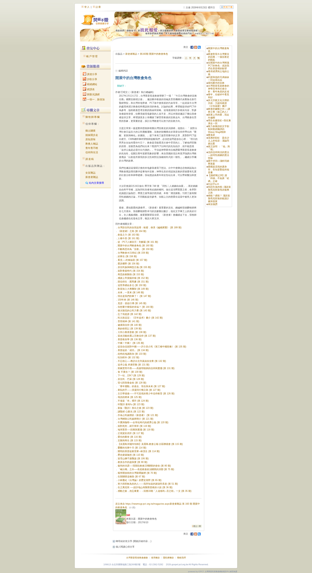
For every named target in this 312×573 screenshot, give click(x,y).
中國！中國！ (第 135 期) (131, 343)
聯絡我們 (181, 557)
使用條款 (155, 557)
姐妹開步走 (91, 135)
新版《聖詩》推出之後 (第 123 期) (135, 408)
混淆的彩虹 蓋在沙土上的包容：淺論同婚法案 (218, 140)
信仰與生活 (91, 152)
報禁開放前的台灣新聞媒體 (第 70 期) (137, 473)
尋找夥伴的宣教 (216, 83)
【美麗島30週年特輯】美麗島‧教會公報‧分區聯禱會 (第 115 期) (150, 444)
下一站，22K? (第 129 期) (131, 375)
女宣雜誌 (90, 172)
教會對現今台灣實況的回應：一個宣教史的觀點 (218, 57)
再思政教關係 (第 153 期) (131, 274)
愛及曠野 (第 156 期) (128, 263)
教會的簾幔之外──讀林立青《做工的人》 (219, 110)
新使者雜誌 (91, 177)
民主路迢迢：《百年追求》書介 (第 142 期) (140, 317)
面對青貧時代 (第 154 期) (131, 270)
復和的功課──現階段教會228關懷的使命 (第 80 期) (144, 465)
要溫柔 (211, 135)
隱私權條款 (168, 557)
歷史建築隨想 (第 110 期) (131, 455)
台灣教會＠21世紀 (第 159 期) (133, 252)
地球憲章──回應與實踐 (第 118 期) (136, 429)
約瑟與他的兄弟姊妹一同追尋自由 (218, 78)
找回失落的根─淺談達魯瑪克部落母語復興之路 (219, 190)
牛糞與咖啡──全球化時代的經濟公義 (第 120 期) (143, 422)
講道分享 (91, 74)
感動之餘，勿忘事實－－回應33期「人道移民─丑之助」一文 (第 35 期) (154, 491)
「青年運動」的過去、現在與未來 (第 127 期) (141, 386)
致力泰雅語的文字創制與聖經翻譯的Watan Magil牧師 (218, 129)
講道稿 (89, 159)
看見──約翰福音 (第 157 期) (132, 260)
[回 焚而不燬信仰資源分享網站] (226, 7)
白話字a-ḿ (213, 184)
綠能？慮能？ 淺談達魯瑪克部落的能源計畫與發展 (219, 198)
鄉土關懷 (90, 130)
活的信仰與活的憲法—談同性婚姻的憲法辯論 (218, 155)
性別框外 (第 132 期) (128, 357)
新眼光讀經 (93, 94)
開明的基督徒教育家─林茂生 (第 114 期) (139, 451)
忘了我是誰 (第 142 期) (130, 314)
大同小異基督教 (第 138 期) (132, 332)
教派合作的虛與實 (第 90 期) (132, 462)
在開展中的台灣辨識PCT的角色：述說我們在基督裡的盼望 (218, 65)
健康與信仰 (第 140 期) (130, 325)
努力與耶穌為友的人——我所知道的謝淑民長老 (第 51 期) (148, 483)
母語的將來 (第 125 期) (130, 397)
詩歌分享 (91, 79)
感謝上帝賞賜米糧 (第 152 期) (133, 278)
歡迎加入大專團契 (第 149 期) (133, 288)
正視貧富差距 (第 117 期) (131, 433)
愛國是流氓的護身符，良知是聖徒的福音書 (218, 169)
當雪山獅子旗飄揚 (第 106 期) (133, 458)
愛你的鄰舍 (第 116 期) (130, 436)
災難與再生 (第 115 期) (130, 440)
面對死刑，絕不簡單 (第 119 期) (134, 426)
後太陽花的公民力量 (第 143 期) (134, 310)
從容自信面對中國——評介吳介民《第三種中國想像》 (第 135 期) (152, 346)
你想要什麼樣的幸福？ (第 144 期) (135, 307)
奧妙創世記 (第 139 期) (130, 328)
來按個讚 (212, 204)
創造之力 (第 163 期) (128, 234)
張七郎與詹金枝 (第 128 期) (132, 382)
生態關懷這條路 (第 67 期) (131, 476)
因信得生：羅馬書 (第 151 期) (133, 281)
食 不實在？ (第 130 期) (130, 372)
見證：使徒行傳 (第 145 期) (132, 303)
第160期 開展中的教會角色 (154, 54)
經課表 (90, 89)
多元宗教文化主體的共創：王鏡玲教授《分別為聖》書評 (218, 103)
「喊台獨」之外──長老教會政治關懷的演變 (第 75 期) (146, 469)
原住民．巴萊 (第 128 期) (131, 379)
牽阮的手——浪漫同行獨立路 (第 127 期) (139, 390)
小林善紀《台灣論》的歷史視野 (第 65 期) (139, 480)
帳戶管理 (92, 56)
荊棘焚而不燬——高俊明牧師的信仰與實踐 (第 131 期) (146, 368)
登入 (87, 7)
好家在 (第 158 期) (127, 256)
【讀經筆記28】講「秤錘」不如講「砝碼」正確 (218, 178)
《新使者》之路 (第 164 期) (132, 231)
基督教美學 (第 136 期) (130, 339)
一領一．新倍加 (95, 99)
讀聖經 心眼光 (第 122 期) (131, 411)
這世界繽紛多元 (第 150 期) (132, 285)
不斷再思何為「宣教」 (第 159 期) (135, 249)
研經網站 (91, 84)
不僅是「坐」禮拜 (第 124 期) (133, 400)
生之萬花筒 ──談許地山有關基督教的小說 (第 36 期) (145, 487)
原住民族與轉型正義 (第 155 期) (134, 267)
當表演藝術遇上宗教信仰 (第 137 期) (137, 335)
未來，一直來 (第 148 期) (131, 292)
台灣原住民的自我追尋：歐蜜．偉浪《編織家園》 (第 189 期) (149, 227)
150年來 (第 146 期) (128, 299)
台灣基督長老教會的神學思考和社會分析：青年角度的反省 (218, 88)
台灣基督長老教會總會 (137, 557)
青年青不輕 (91, 148)
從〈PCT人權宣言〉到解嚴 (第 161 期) (138, 242)
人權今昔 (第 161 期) (128, 238)
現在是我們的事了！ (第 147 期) (134, 296)
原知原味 (90, 139)
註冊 (98, 7)
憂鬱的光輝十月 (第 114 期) (132, 447)
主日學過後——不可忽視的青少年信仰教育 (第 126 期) (146, 393)
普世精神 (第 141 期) (128, 321)
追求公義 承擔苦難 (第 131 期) (133, 364)
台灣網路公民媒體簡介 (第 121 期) (135, 418)
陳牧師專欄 (92, 117)
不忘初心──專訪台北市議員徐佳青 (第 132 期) (142, 361)
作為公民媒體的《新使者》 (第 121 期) (138, 415)
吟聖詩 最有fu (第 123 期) (131, 404)
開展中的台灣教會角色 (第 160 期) (135, 245)
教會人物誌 (91, 143)
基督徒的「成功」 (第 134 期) (133, 350)
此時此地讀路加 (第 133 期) (132, 353)
